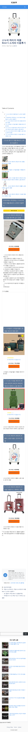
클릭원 (22, 583)
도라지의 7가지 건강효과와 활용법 (17, 698)
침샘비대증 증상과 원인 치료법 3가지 (17, 690)
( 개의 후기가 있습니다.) (14, 359)
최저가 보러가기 (14, 249)
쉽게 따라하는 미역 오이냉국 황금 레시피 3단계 (17, 659)
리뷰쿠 (14, 2)
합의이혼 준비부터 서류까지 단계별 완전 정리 (17, 682)
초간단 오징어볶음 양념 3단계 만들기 (17, 667)
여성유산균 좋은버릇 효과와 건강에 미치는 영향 (17, 651)
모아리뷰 (13, 583)
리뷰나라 (18, 583)
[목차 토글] (3, 112)
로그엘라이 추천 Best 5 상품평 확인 (13, 593)
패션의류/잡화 (7, 587)
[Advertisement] (14, 62)
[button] (25, 7)
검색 (26, 633)
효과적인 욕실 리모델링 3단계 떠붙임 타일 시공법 (17, 706)
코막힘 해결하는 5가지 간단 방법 (17, 674)
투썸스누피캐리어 (8, 589)
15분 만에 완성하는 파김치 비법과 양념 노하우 (17, 714)
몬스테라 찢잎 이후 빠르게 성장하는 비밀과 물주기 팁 (17, 643)
